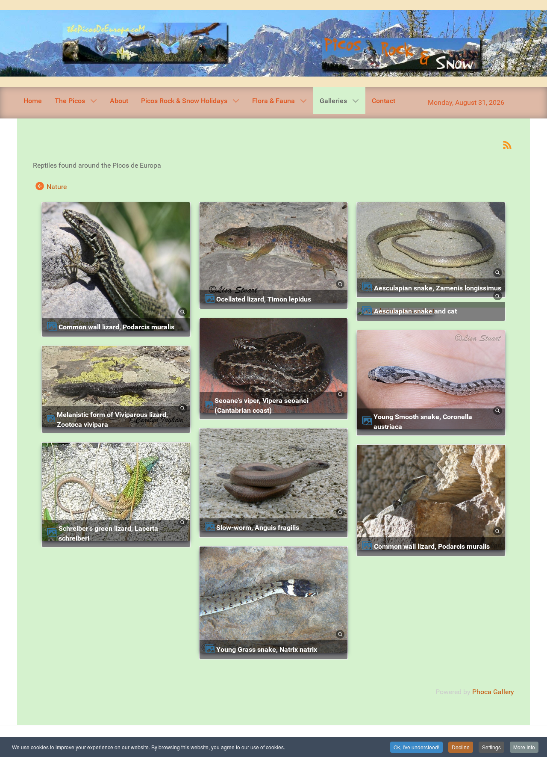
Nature (57, 187)
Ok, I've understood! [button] (416, 747)
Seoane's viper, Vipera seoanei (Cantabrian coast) (262, 405)
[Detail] (182, 311)
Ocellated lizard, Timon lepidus (263, 299)
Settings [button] (491, 747)
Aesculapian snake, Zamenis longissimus (437, 288)
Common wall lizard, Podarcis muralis (116, 327)
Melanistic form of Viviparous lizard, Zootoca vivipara (112, 420)
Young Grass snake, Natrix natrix (266, 649)
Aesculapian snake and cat (415, 311)
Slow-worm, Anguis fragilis (257, 527)
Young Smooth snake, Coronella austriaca (422, 422)
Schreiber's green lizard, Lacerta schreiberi (108, 533)
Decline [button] (461, 747)
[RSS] (507, 144)
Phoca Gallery (493, 692)
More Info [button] (524, 747)
